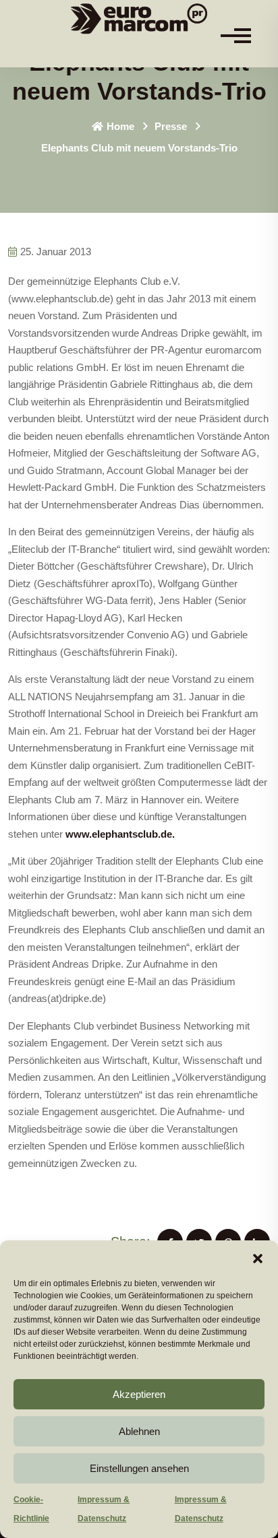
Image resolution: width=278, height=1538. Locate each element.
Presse (171, 126)
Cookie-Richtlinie (31, 1509)
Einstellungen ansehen (139, 1468)
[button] (258, 1257)
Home (120, 126)
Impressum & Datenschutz (104, 1509)
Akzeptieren (139, 1394)
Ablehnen (139, 1431)
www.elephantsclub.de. (120, 834)
